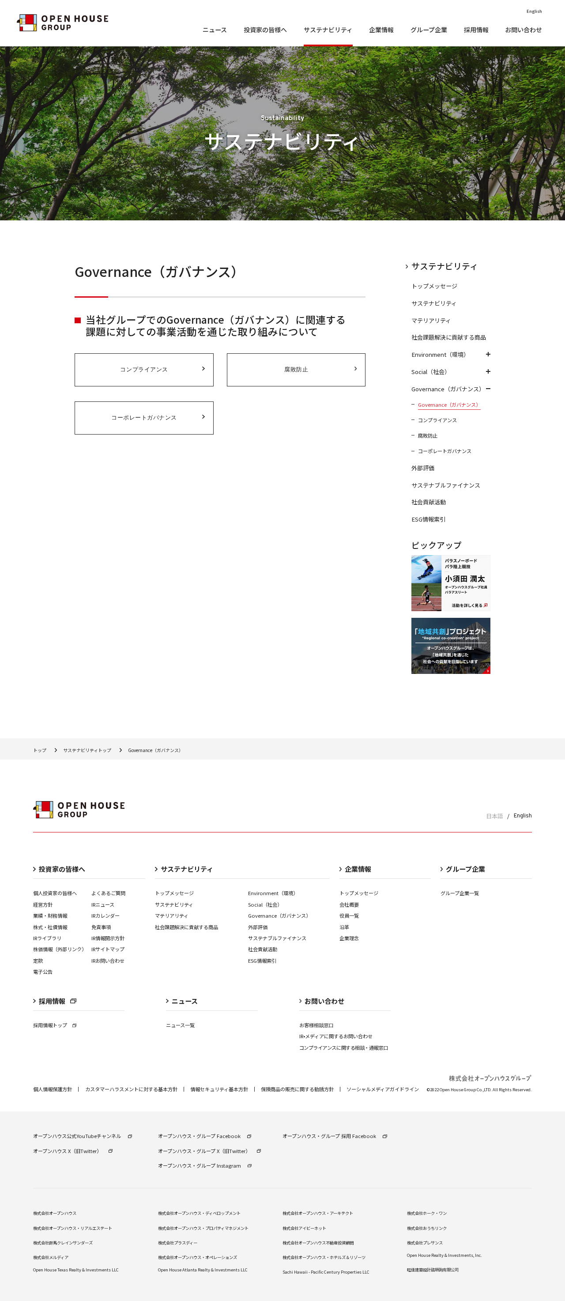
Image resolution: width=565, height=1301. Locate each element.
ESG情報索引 (262, 960)
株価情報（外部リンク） (60, 949)
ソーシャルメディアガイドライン (383, 1089)
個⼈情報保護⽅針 (52, 1089)
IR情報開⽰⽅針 (107, 938)
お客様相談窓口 (316, 1025)
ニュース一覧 (180, 1025)
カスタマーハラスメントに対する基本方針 (131, 1089)
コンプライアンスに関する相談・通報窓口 (343, 1047)
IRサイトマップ (107, 949)
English (523, 816)
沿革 (344, 926)
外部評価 (257, 926)
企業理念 (349, 938)
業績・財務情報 (50, 915)
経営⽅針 (43, 904)
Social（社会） (265, 904)
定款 (38, 960)
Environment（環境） (273, 892)
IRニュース (102, 904)
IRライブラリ (47, 938)
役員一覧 (349, 915)
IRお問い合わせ (107, 960)
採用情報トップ (50, 1025)
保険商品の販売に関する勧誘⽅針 (297, 1089)
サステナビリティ (174, 904)
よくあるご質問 (108, 892)
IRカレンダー (105, 915)
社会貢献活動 (262, 949)
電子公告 (43, 971)
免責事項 (101, 926)
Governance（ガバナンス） (279, 915)
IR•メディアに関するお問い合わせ (336, 1036)
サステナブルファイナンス (277, 938)
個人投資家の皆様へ (55, 892)
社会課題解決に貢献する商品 (186, 926)
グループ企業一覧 (460, 892)
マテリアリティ (171, 915)
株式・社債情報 (50, 926)
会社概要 (349, 904)
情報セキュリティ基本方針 (219, 1089)
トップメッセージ (174, 892)
